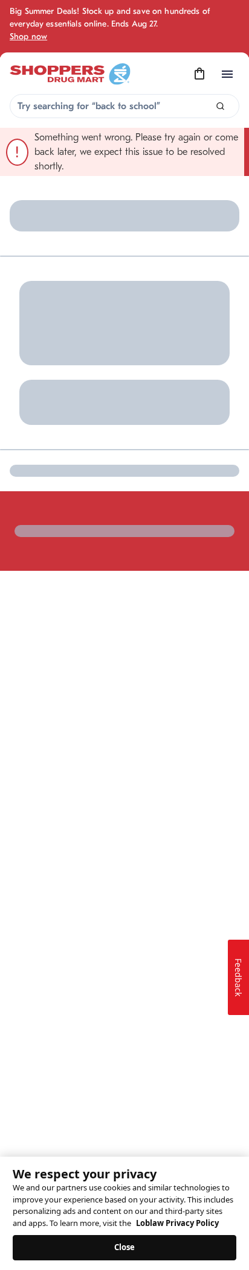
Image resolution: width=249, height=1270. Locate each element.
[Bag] (199, 74)
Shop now (28, 36)
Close (124, 1247)
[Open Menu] (227, 74)
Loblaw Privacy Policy (177, 1223)
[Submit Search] (220, 106)
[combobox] (124, 106)
